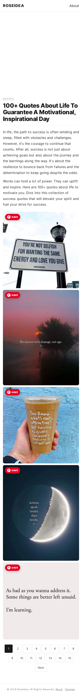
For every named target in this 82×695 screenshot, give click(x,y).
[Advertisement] (41, 56)
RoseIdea (13, 5)
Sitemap (70, 689)
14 (59, 658)
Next (41, 667)
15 (69, 658)
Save (15, 217)
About (74, 6)
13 (50, 658)
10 (21, 658)
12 (40, 658)
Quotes (8, 98)
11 (31, 658)
